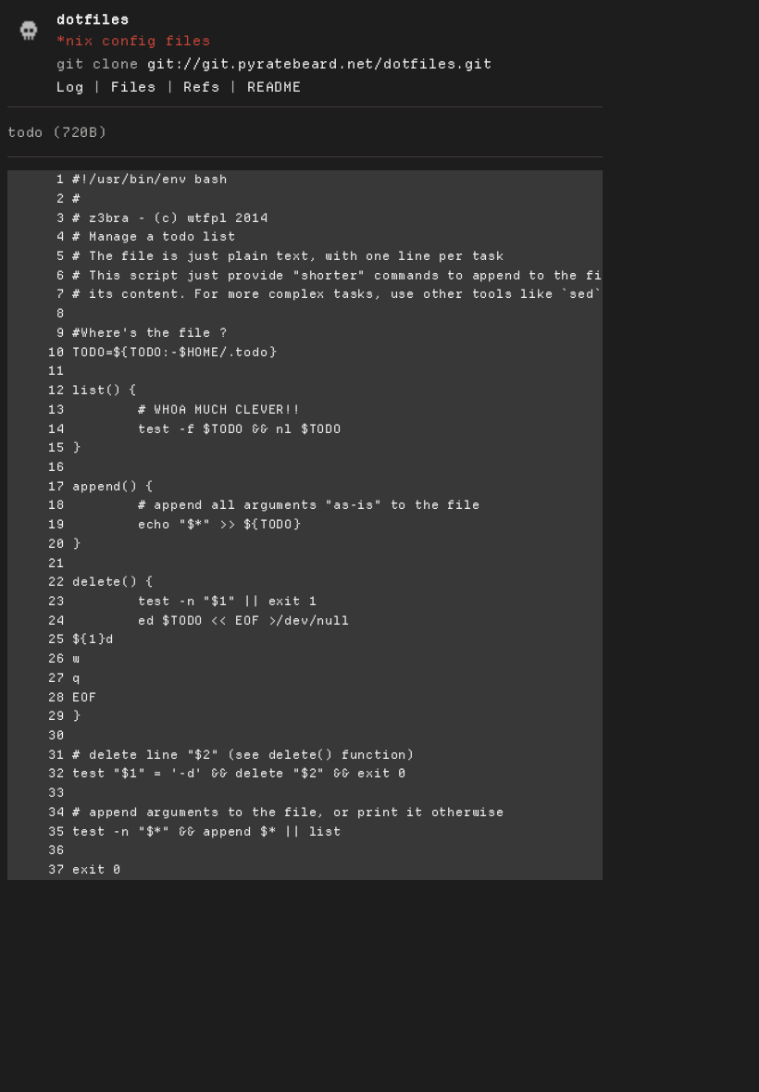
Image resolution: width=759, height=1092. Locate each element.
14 (36, 429)
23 (36, 601)
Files (133, 87)
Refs (201, 87)
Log (69, 87)
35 (36, 831)
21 (36, 563)
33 (36, 792)
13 (36, 409)
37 (36, 869)
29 (36, 716)
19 (36, 524)
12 (36, 390)
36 (36, 850)
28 (36, 697)
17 (36, 486)
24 (36, 620)
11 (36, 370)
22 (36, 581)
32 (36, 773)
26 (36, 658)
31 (36, 755)
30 (36, 735)
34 (36, 812)
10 (36, 352)
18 (36, 505)
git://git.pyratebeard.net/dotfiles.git (319, 64)
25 (36, 639)
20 (36, 544)
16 (36, 467)
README (274, 87)
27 (36, 678)
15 (36, 447)
